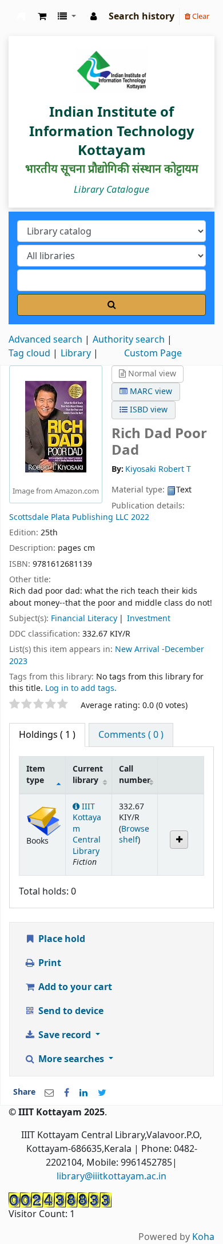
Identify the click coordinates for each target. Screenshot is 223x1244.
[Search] (111, 305)
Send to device (69, 1011)
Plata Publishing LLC (90, 517)
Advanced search (45, 340)
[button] (42, 16)
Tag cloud (29, 353)
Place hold (60, 939)
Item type (35, 774)
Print (48, 963)
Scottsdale (30, 517)
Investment (148, 619)
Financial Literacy (84, 619)
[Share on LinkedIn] (83, 1093)
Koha (203, 1237)
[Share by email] (49, 1093)
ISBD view (148, 410)
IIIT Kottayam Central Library (21, 17)
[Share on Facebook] (66, 1093)
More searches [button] (71, 1059)
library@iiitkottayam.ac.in (111, 1176)
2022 (140, 517)
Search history (141, 16)
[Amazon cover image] (55, 426)
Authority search (129, 340)
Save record (64, 1035)
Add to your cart (74, 987)
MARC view (150, 391)
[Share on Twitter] (102, 1093)
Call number (134, 774)
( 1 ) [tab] (47, 735)
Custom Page (153, 353)
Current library (88, 774)
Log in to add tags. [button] (81, 688)
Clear (199, 16)
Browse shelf (134, 834)
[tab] (131, 735)
